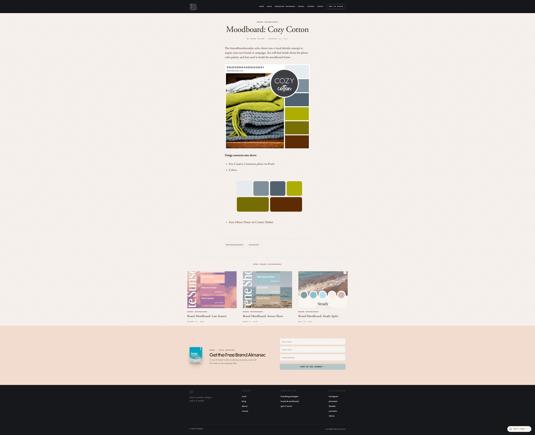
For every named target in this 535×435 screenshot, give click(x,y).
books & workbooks (290, 401)
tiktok (331, 415)
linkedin (332, 405)
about (321, 6)
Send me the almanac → (312, 367)
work (261, 6)
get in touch (336, 6)
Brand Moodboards (267, 22)
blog (269, 6)
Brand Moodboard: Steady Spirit (318, 316)
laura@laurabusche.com (336, 428)
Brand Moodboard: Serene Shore (263, 316)
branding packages (285, 6)
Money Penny (243, 222)
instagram (333, 396)
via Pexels (269, 164)
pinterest (333, 401)
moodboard (254, 245)
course (310, 6)
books (301, 6)
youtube (333, 410)
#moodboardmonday (242, 48)
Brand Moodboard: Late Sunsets (207, 316)
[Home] (193, 6)
